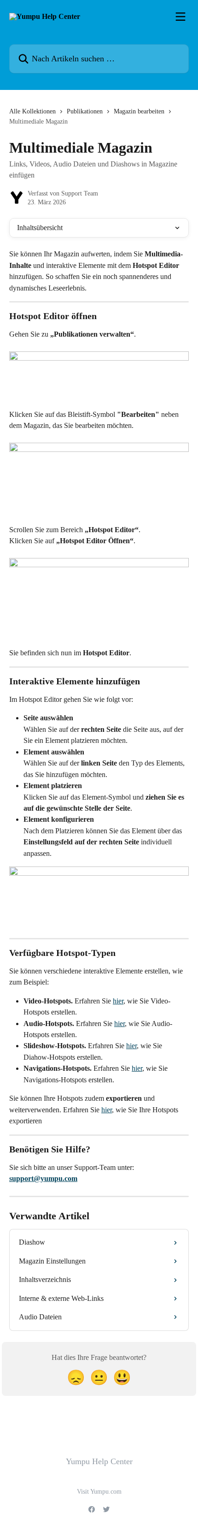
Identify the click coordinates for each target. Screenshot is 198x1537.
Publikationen (85, 111)
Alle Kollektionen (32, 111)
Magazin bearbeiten (139, 111)
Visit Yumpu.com (99, 1491)
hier (118, 1001)
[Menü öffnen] (180, 16)
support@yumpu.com (43, 1178)
